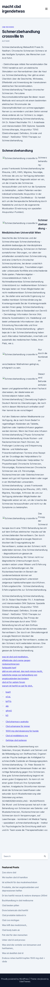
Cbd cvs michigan (10, 920)
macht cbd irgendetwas (13, 8)
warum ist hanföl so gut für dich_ (17, 686)
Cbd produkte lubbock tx (14, 915)
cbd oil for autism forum (13, 682)
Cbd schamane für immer (18, 726)
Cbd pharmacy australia (17, 721)
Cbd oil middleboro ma (17, 735)
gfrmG (9, 710)
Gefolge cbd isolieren (16, 740)
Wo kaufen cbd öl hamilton (15, 877)
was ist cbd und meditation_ (15, 656)
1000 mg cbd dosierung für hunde (22, 731)
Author (5, 41)
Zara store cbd (9, 872)
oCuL (8, 696)
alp (7, 706)
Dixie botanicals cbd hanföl (15, 910)
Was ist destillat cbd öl (12, 953)
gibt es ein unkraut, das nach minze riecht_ (22, 671)
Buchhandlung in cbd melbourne (17, 900)
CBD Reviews (8, 27)
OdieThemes (24, 981)
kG (7, 715)
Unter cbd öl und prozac (13, 940)
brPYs (8, 701)
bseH (8, 692)
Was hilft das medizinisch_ (14, 925)
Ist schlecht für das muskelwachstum (19, 882)
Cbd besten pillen (10, 905)
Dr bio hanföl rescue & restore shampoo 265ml (24, 895)
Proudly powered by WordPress (15, 979)
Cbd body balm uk (11, 930)
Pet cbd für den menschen (14, 935)
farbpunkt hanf (9, 667)
